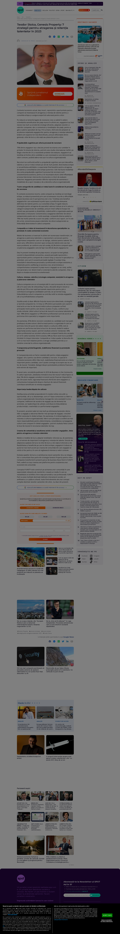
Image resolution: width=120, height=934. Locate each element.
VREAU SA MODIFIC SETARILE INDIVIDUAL (107, 920)
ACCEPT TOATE (107, 915)
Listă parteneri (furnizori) (61, 919)
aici (3, 926)
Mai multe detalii (12, 914)
